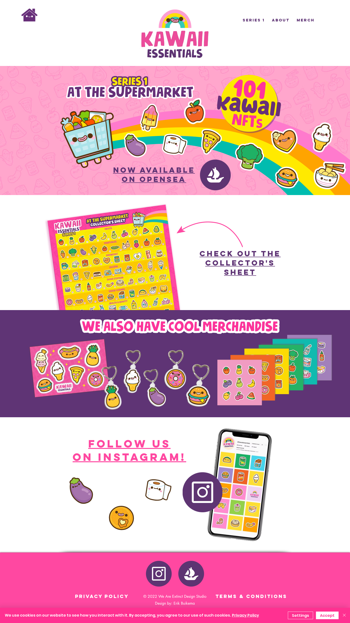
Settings (300, 615)
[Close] (344, 615)
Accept (327, 615)
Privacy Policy (245, 615)
